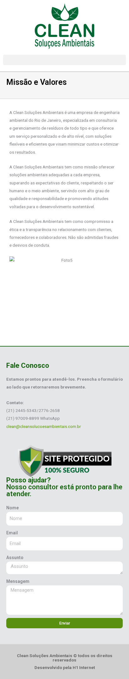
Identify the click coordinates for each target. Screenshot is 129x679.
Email (12, 532)
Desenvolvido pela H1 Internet (64, 667)
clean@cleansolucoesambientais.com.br (43, 426)
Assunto (14, 557)
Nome (12, 507)
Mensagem (17, 581)
